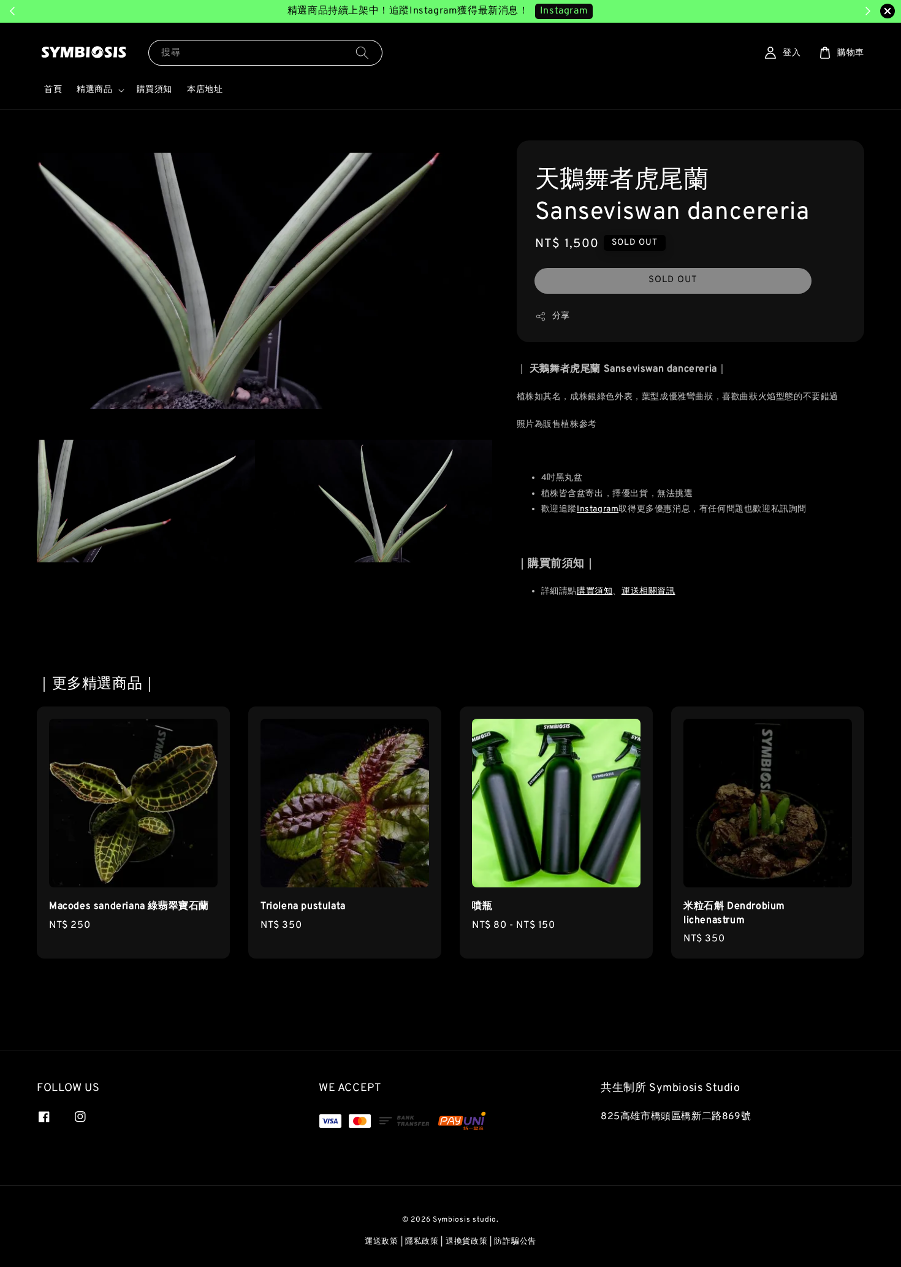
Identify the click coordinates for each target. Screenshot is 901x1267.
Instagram (564, 11)
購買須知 (154, 90)
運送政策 (381, 1242)
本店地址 (204, 90)
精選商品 (94, 90)
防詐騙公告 (515, 1242)
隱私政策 (422, 1242)
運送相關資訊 (648, 591)
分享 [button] (561, 316)
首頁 (53, 90)
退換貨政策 (467, 1242)
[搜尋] (362, 52)
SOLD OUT (673, 280)
